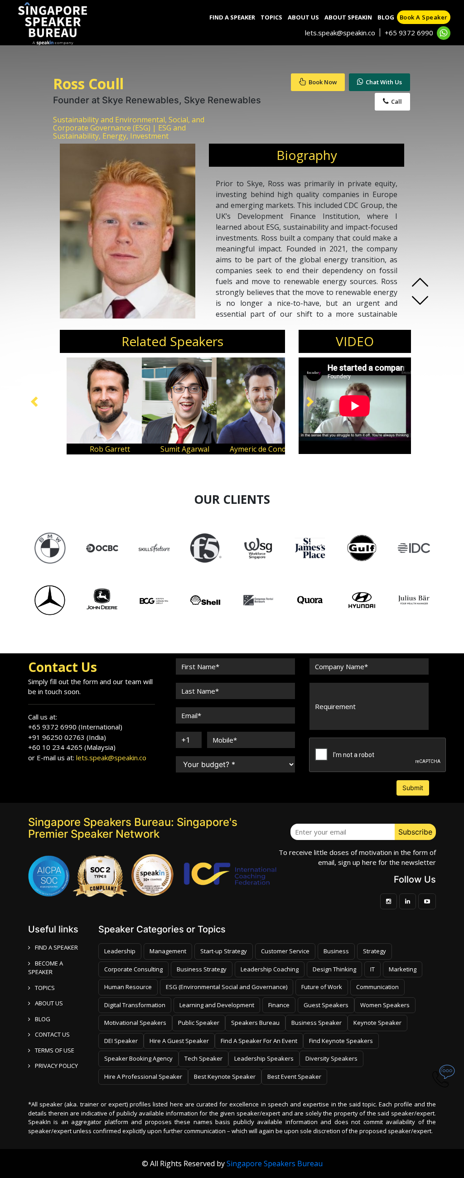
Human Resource (128, 987)
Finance (279, 1005)
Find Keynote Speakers (341, 1041)
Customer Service (285, 951)
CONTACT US (52, 1034)
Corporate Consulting (133, 969)
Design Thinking (334, 969)
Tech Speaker (203, 1058)
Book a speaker (424, 17)
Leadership (119, 951)
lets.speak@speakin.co (340, 32)
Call (396, 101)
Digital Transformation (134, 1005)
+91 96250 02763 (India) (67, 737)
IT (372, 969)
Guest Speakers (326, 1005)
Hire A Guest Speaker (179, 1041)
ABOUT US (49, 1003)
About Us (303, 17)
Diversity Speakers (331, 1058)
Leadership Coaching (270, 969)
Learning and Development (216, 1005)
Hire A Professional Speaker (143, 1076)
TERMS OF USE (54, 1050)
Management (168, 951)
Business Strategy (202, 969)
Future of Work (321, 987)
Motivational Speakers (135, 1023)
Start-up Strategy (223, 951)
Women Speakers (385, 1005)
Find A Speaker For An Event (259, 1041)
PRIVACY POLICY (56, 1066)
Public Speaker (198, 1023)
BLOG (42, 1019)
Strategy (374, 951)
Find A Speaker (232, 17)
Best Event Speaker (294, 1076)
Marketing (402, 969)
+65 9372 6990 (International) (75, 726)
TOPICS (45, 988)
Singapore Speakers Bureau (275, 1163)
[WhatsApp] (443, 33)
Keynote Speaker (377, 1023)
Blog (385, 17)
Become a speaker (45, 967)
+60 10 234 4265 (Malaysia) (72, 747)
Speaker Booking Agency (138, 1058)
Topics (271, 17)
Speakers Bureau (255, 1023)
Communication (377, 987)
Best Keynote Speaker (225, 1076)
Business (336, 951)
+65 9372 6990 (409, 32)
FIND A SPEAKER (56, 947)
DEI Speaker (121, 1041)
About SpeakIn (348, 17)
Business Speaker (316, 1023)
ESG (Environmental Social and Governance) (226, 987)
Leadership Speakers (264, 1058)
